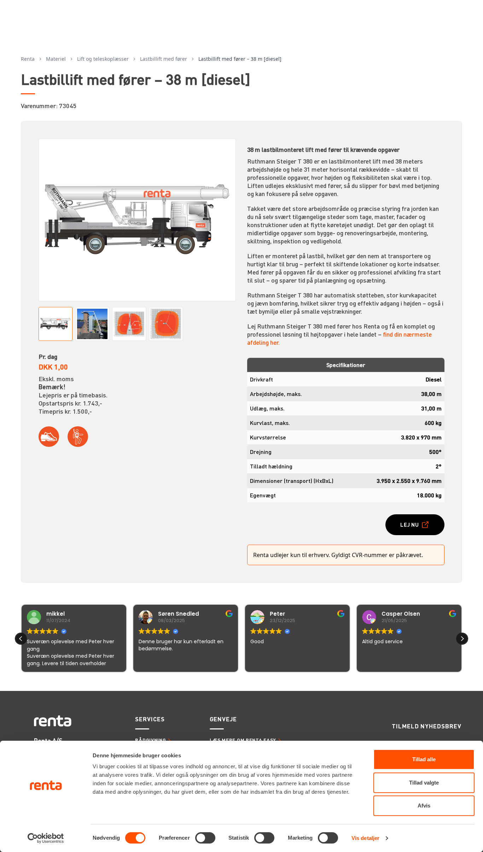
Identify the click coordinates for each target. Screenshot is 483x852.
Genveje (223, 718)
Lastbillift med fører (163, 58)
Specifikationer (345, 364)
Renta (28, 58)
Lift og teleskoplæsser (103, 58)
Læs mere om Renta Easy (243, 740)
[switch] (205, 838)
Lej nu (409, 524)
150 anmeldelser (311, 682)
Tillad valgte (424, 783)
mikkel (55, 613)
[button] (462, 638)
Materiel (56, 58)
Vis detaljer (365, 838)
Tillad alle (424, 759)
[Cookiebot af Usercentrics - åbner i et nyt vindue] (46, 838)
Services (149, 718)
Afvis (424, 806)
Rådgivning (150, 740)
